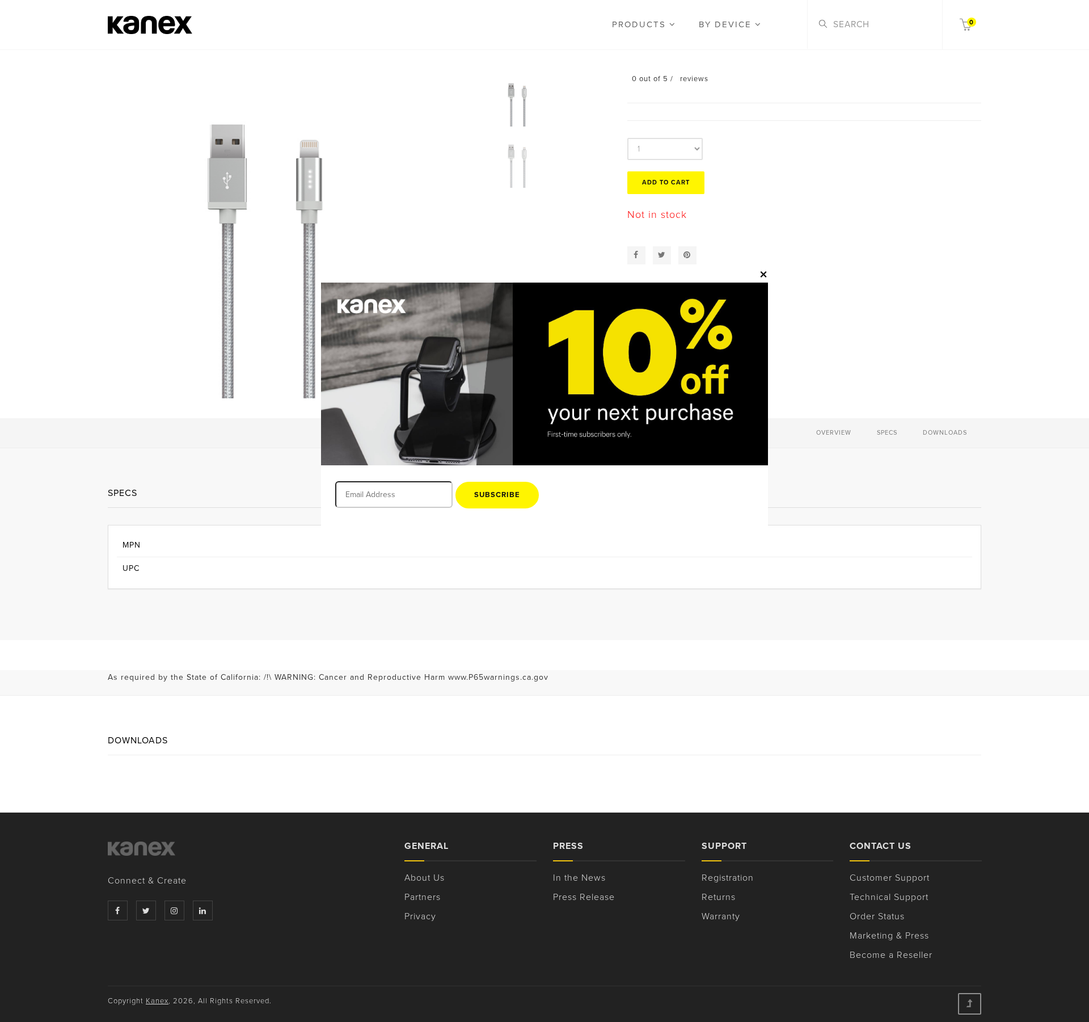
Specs (887, 432)
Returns (719, 897)
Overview (833, 432)
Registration (728, 878)
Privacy (420, 916)
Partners (422, 897)
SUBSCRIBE (497, 494)
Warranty (721, 916)
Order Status (877, 916)
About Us (424, 878)
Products (640, 24)
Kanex (157, 1001)
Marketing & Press (889, 935)
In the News (579, 878)
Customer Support (890, 878)
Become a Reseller (891, 955)
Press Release (584, 897)
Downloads (945, 432)
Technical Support (889, 897)
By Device (727, 24)
